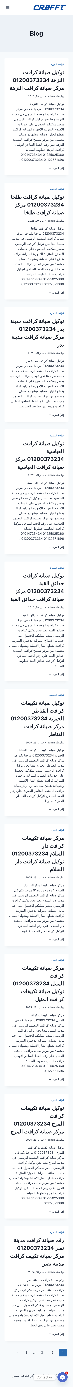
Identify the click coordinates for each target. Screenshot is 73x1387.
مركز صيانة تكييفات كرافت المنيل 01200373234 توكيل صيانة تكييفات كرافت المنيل (38, 983)
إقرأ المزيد (56, 168)
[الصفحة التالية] (17, 1352)
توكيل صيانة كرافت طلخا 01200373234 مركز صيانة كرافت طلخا (37, 205)
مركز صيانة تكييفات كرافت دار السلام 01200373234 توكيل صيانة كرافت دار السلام (38, 853)
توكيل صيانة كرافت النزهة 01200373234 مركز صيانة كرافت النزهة (37, 80)
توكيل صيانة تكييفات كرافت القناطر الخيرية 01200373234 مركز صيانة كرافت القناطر (37, 718)
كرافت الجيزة (57, 64)
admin (51, 96)
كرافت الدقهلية (57, 188)
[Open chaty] (62, 1377)
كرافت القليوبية (56, 695)
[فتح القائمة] (7, 7)
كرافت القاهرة (57, 313)
